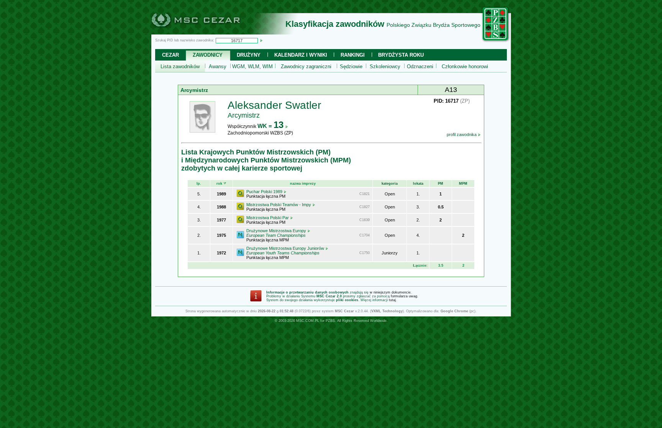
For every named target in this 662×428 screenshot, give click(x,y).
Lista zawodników (180, 66)
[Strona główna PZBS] (496, 41)
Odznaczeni (420, 66)
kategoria (390, 183)
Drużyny (249, 55)
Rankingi (353, 55)
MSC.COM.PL (307, 321)
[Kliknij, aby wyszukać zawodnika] (261, 40)
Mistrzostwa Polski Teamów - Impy (279, 204)
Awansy (217, 66)
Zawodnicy (208, 55)
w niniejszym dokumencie (390, 292)
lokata (418, 183)
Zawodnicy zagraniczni (306, 66)
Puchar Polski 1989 (264, 191)
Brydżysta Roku (401, 55)
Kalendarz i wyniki (300, 55)
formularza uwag (404, 296)
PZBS (330, 321)
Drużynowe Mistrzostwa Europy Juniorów (285, 250)
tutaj (392, 300)
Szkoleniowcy (385, 66)
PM (440, 183)
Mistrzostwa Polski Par (268, 217)
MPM (463, 183)
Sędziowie (351, 66)
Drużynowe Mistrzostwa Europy (276, 233)
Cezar (170, 55)
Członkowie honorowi (465, 66)
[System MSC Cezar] (208, 32)
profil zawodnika (462, 134)
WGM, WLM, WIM (252, 66)
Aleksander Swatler (274, 105)
